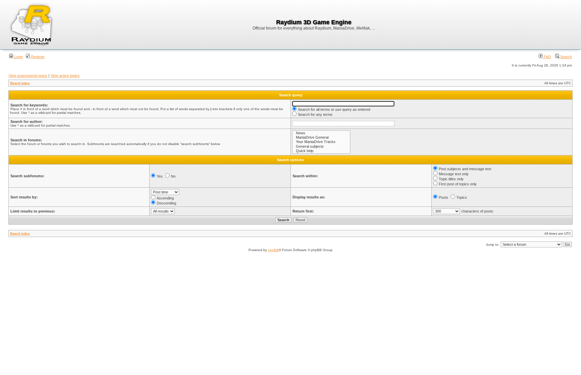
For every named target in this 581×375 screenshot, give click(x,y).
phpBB (273, 250)
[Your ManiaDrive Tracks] (321, 142)
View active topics (65, 76)
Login (18, 57)
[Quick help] (321, 151)
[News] (321, 133)
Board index (20, 83)
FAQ (547, 57)
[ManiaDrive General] (321, 137)
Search (565, 57)
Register (37, 57)
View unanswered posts (27, 76)
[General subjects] (321, 146)
